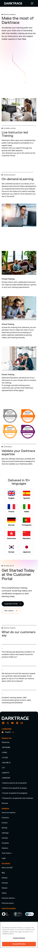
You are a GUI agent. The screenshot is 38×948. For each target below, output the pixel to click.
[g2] (17, 723)
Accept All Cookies (19, 944)
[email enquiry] (21, 723)
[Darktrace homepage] (17, 718)
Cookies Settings (19, 938)
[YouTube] (12, 723)
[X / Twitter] (7, 723)
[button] (32, 3)
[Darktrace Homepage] (13, 3)
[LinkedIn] (3, 723)
